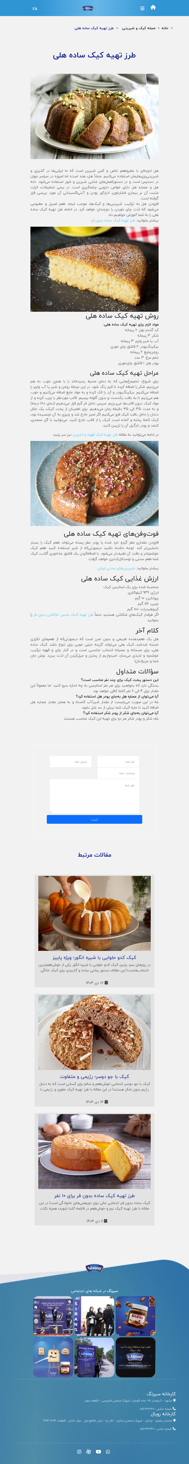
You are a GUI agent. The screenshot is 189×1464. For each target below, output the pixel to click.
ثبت (94, 819)
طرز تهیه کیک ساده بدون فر (113, 220)
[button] (142, 8)
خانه (165, 28)
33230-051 (147, 1408)
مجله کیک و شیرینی (138, 28)
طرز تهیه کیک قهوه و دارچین (95, 434)
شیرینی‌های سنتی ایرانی (116, 568)
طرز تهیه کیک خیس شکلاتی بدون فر (63, 614)
